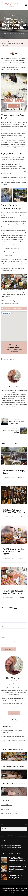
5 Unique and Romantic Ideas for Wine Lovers (13, 592)
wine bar (5, 133)
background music (18, 268)
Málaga (15, 126)
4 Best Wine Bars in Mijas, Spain (14, 471)
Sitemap (3, 888)
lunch (2, 62)
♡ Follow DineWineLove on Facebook (11, 845)
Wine (13, 15)
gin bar (21, 122)
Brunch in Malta (5, 809)
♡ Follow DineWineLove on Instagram (11, 847)
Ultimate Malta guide (6, 805)
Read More (21, 477)
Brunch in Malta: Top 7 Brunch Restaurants (17, 868)
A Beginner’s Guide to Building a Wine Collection (14, 511)
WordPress (14, 893)
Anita (17, 53)
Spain (15, 349)
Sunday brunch (21, 168)
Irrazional (16, 303)
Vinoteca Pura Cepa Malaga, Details (13, 308)
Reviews (8, 359)
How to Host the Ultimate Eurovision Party (13, 736)
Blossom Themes (14, 890)
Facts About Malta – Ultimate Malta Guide (17, 859)
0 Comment (21, 34)
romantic (21, 140)
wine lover (20, 146)
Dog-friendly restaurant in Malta (9, 813)
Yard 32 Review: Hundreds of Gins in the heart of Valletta (14, 551)
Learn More (14, 713)
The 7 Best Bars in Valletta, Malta (15, 876)
